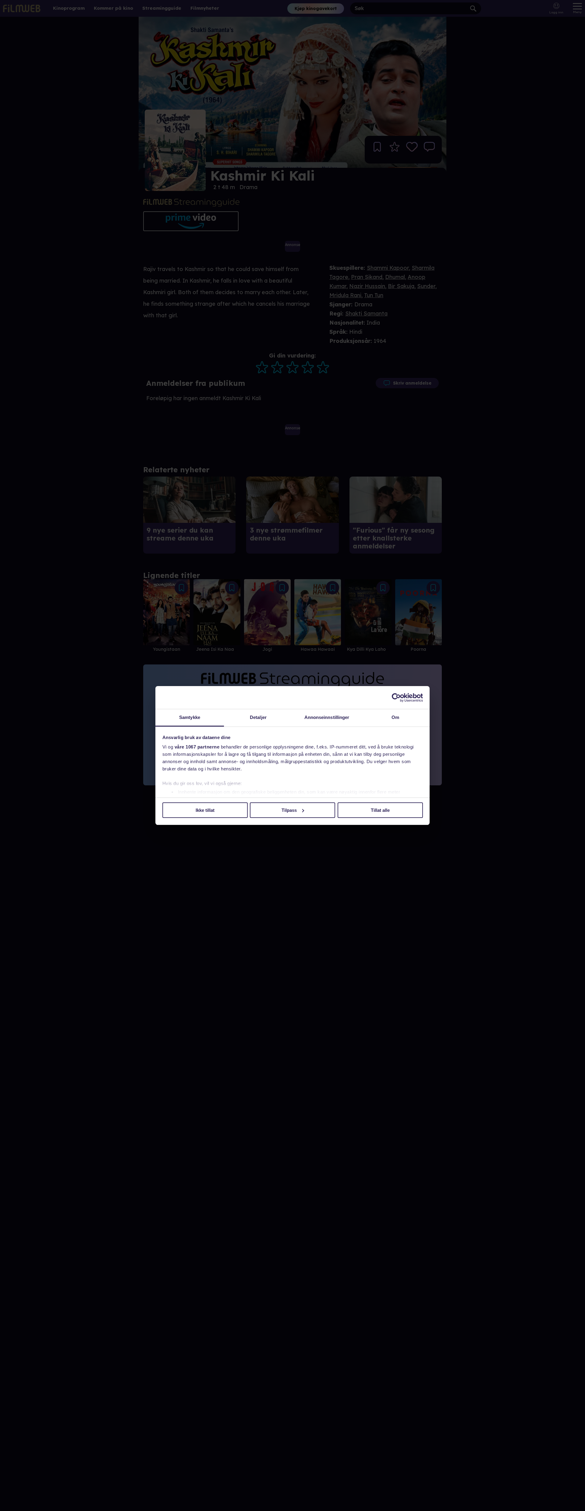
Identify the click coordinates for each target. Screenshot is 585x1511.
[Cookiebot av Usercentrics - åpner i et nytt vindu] (396, 697)
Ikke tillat (205, 810)
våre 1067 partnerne (197, 746)
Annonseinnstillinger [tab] (326, 717)
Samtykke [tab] (189, 717)
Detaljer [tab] (258, 717)
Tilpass (289, 810)
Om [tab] (395, 717)
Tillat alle (380, 810)
